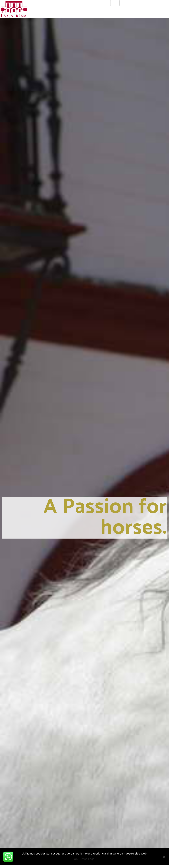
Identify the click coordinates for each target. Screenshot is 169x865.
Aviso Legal (88, 858)
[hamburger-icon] (115, 3)
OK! (76, 858)
